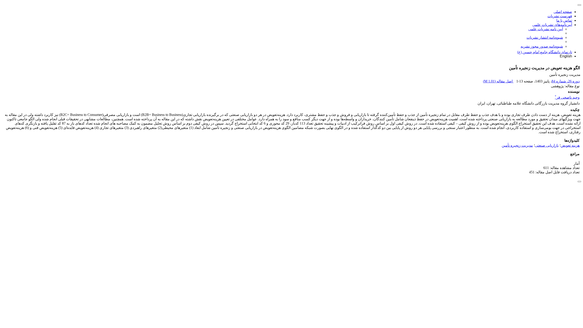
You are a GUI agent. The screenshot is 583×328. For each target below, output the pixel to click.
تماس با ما (564, 20)
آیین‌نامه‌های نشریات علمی (552, 25)
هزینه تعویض (570, 145)
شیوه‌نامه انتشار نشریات (545, 37)
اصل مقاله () (498, 81)
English (566, 56)
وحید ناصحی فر (567, 97)
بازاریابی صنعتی (547, 145)
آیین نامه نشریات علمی (545, 29)
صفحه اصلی (563, 12)
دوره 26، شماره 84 (566, 81)
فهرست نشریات (559, 16)
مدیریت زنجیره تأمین (517, 145)
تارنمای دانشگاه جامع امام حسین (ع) (544, 52)
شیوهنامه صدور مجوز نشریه (542, 46)
